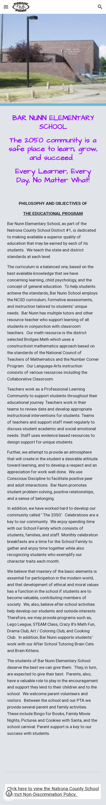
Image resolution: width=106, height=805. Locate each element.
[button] (6, 7)
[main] (53, 149)
